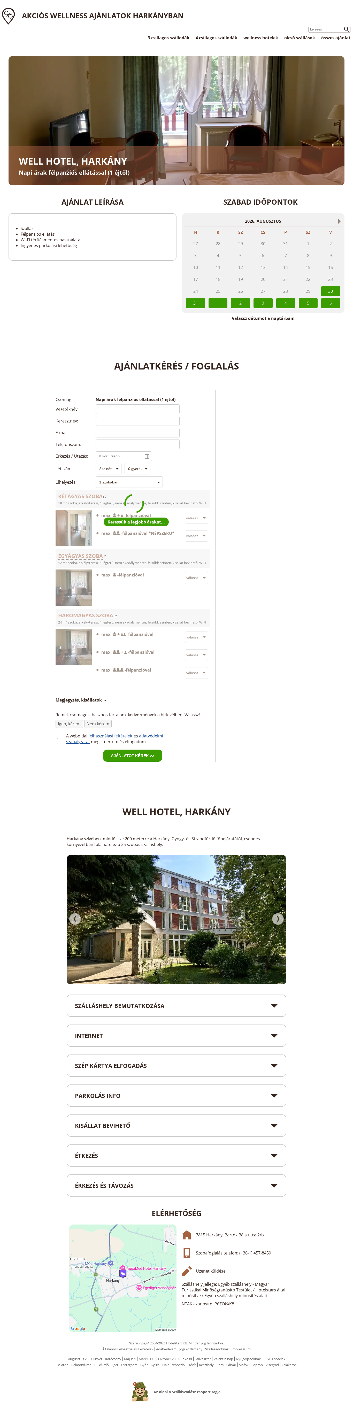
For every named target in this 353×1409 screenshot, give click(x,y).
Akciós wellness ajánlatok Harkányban (103, 15)
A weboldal (77, 736)
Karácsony (113, 1359)
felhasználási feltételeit (110, 736)
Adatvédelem (166, 1349)
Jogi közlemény (190, 1349)
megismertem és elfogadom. (119, 741)
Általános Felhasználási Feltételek (127, 1349)
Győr (144, 1364)
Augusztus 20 (78, 1359)
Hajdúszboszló (173, 1364)
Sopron (257, 1364)
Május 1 (130, 1359)
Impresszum (241, 1349)
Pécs (220, 1364)
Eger (115, 1364)
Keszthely (206, 1364)
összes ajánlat (335, 38)
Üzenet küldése (211, 1271)
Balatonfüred (81, 1364)
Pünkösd (185, 1359)
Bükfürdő (101, 1364)
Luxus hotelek (274, 1359)
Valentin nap (223, 1359)
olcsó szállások (299, 38)
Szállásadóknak (217, 1349)
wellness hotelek (260, 38)
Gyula (155, 1364)
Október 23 (166, 1359)
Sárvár (231, 1364)
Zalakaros (289, 1364)
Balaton (62, 1364)
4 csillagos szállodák (216, 38)
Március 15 (147, 1359)
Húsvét (96, 1359)
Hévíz (192, 1364)
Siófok (244, 1364)
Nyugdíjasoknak (248, 1359)
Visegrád (272, 1364)
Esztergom (129, 1364)
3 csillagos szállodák (168, 38)
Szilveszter (203, 1359)
